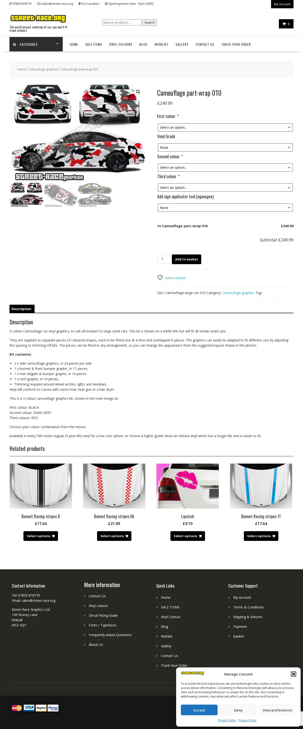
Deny (238, 710)
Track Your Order (236, 44)
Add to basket (186, 259)
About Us (96, 644)
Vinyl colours (98, 605)
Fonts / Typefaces (102, 625)
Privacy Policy (227, 720)
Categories (29, 44)
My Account (282, 4)
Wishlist (162, 44)
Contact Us (205, 44)
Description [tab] (21, 309)
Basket (238, 636)
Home (74, 44)
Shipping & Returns (247, 617)
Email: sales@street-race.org (33, 600)
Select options (38, 536)
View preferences (277, 710)
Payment (240, 626)
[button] (293, 674)
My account (242, 597)
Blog (143, 44)
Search (149, 22)
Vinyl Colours (120, 44)
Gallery (182, 44)
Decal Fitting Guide (103, 615)
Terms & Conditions (248, 607)
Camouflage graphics (43, 69)
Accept (199, 710)
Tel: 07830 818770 (26, 595)
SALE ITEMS (93, 44)
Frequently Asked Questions (110, 635)
